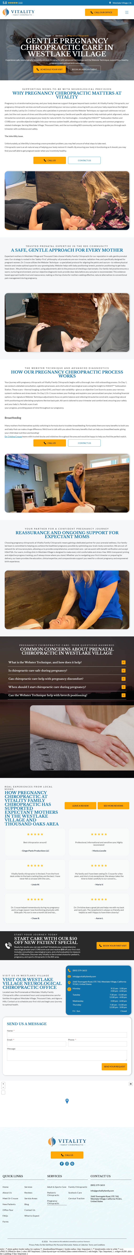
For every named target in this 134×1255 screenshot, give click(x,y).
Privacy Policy (34, 1245)
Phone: (71, 1039)
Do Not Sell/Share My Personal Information (56, 1245)
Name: (10, 1030)
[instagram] (67, 1164)
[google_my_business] (72, 1164)
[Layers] (130, 1084)
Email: (10, 1039)
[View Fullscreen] (3, 1092)
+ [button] (3, 1084)
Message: (11, 1048)
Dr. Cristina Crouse (13, 436)
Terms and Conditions (97, 1245)
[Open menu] (126, 12)
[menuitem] (13, 1187)
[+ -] (67, 1104)
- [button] (3, 1087)
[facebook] (62, 1164)
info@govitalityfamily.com (84, 976)
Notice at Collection (80, 1245)
